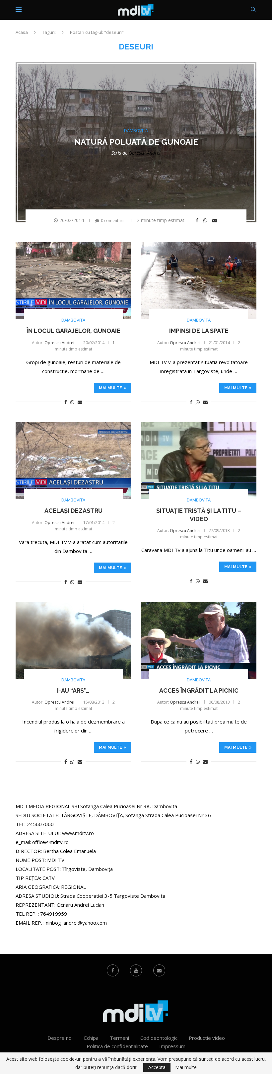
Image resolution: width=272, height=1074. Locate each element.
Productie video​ (207, 1038)
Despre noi (60, 1038)
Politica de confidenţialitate (117, 1046)
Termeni (119, 1038)
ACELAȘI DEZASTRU (73, 510)
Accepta (157, 1067)
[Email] (159, 970)
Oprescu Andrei (145, 153)
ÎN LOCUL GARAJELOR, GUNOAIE (73, 330)
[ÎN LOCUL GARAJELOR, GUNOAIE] (73, 280)
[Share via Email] (215, 220)
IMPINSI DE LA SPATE (199, 330)
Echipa (91, 1038)
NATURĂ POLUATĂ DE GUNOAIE (136, 142)
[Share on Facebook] (198, 220)
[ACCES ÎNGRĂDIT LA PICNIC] (198, 640)
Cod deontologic (158, 1038)
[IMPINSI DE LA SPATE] (198, 280)
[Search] (253, 10)
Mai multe (110, 388)
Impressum (172, 1046)
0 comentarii (112, 220)
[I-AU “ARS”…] (73, 640)
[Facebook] (113, 970)
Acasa (22, 32)
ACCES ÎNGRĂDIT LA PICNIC (198, 690)
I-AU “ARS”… (73, 690)
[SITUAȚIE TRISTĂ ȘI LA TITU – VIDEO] (198, 460)
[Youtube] (136, 970)
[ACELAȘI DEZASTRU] (73, 460)
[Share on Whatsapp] (206, 220)
